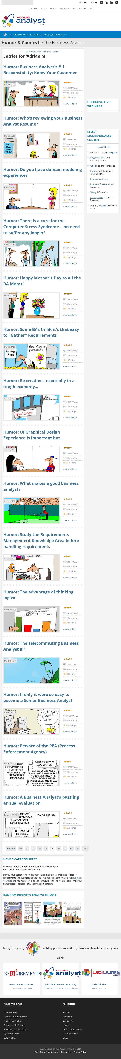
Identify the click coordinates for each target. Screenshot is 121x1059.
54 (27, 848)
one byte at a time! (99, 988)
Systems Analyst (11, 1033)
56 (39, 848)
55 (33, 848)
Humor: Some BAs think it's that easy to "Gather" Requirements (41, 332)
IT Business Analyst (13, 1020)
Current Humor (33, 51)
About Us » (61, 34)
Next (85, 848)
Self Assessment (70, 1033)
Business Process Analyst (15, 1016)
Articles (33, 8)
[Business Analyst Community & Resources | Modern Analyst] (23, 20)
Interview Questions (82, 8)
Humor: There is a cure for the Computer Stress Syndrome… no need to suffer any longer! (41, 226)
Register (82, 2)
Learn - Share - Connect (21, 984)
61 (71, 848)
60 (65, 848)
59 (59, 848)
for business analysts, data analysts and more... (61, 988)
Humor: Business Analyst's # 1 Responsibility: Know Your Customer (40, 70)
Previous (11, 848)
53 (21, 848)
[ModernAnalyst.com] (62, 972)
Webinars (49, 34)
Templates (65, 8)
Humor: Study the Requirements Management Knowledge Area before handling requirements (41, 540)
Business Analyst (11, 1012)
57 (46, 848)
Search (56, 51)
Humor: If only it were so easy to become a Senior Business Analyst (37, 697)
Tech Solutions (100, 984)
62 (78, 848)
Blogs (43, 8)
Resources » (35, 34)
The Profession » (19, 34)
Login (94, 2)
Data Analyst (10, 1037)
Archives (47, 51)
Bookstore (68, 1020)
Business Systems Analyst (16, 1029)
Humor (53, 8)
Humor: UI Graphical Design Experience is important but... (33, 435)
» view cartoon (70, 103)
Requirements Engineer (15, 1025)
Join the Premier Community (60, 984)
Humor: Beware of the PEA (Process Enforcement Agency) (39, 749)
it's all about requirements (22, 988)
